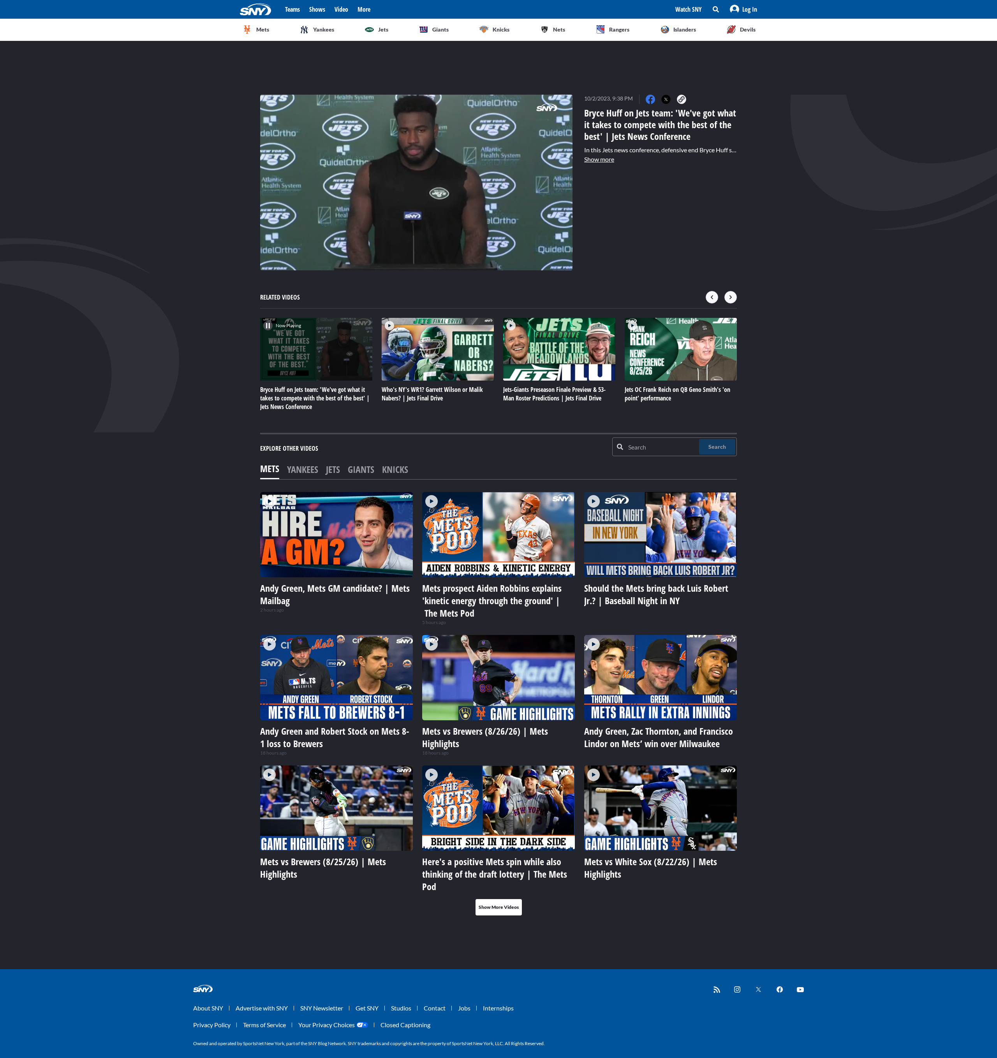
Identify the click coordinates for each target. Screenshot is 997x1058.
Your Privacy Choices (326, 1024)
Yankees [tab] (302, 469)
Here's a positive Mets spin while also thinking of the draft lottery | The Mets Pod (494, 874)
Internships (498, 1008)
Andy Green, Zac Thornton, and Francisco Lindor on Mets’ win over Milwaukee (658, 737)
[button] (743, 9)
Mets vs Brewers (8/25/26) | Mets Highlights (323, 867)
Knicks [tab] (395, 469)
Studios (401, 1008)
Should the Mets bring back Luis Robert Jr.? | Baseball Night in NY (656, 594)
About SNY (208, 1008)
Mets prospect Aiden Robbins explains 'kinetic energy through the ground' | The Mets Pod (492, 600)
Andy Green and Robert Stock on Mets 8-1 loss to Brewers (334, 737)
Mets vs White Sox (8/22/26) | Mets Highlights (650, 867)
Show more (599, 159)
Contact (435, 1008)
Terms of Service (264, 1024)
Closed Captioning (405, 1024)
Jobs (464, 1008)
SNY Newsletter (321, 1008)
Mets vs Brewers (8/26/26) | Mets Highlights (485, 737)
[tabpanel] (498, 703)
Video (341, 9)
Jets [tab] (333, 469)
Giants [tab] (361, 469)
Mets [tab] (269, 468)
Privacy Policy (212, 1024)
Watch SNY (688, 9)
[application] (416, 182)
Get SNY (367, 1008)
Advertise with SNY (262, 1008)
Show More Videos (499, 907)
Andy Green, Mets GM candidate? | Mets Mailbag (335, 594)
